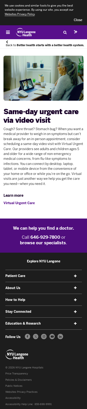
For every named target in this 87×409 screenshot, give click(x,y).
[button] (78, 20)
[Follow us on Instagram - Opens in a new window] (43, 336)
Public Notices (14, 385)
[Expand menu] (75, 276)
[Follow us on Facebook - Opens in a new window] (27, 336)
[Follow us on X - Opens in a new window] (35, 336)
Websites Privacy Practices (21, 391)
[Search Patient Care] (65, 32)
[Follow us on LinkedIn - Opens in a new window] (60, 336)
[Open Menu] (8, 32)
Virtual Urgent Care (19, 203)
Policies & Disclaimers (18, 379)
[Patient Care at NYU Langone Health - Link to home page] (26, 32)
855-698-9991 (43, 404)
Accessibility (13, 397)
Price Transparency (16, 373)
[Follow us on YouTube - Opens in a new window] (52, 336)
